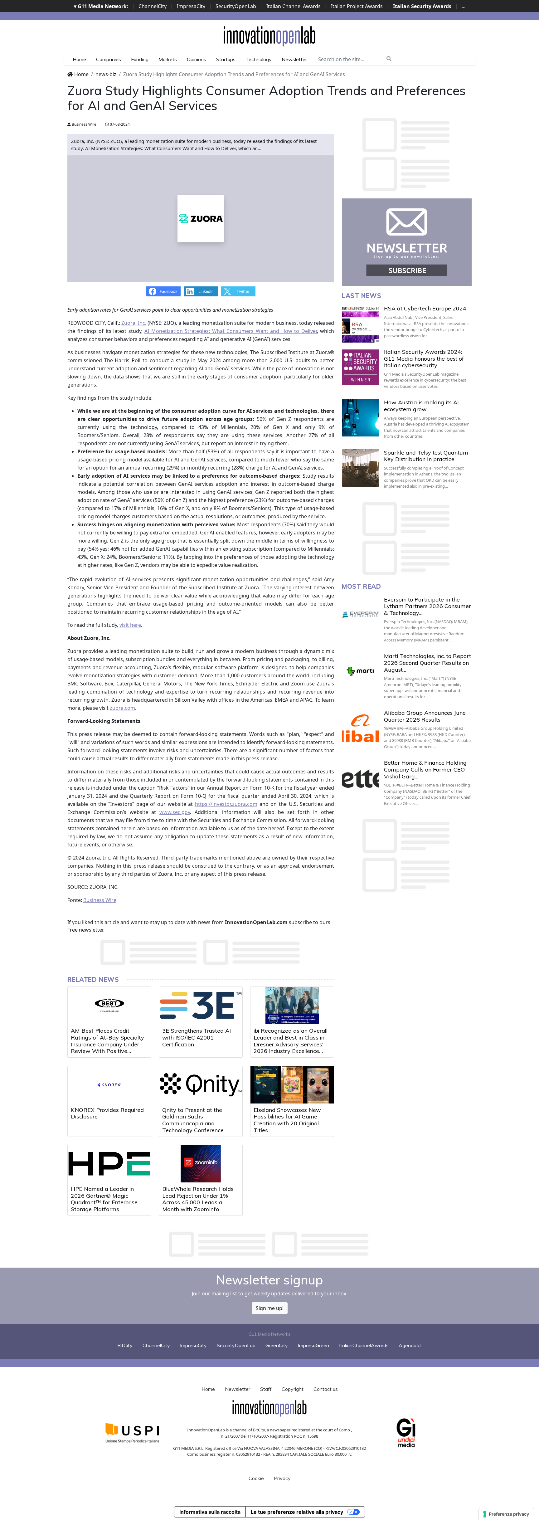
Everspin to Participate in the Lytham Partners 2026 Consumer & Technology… (427, 606)
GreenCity (276, 1345)
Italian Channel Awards (293, 6)
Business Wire (83, 124)
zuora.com (122, 707)
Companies (108, 59)
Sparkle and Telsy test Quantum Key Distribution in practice (426, 456)
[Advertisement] (269, 1244)
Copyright (292, 1389)
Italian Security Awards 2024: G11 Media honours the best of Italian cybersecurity (424, 358)
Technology (258, 59)
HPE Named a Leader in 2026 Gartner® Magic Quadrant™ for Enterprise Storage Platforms (104, 1199)
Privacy (282, 1478)
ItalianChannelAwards (364, 1345)
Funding (139, 59)
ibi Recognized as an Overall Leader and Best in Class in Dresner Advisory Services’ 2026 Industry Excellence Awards (291, 1044)
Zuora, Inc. (133, 322)
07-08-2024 (119, 124)
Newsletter (294, 59)
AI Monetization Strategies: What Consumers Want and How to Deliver (230, 331)
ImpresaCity (191, 6)
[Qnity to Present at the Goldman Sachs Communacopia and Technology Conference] (200, 1084)
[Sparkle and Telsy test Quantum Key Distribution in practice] (360, 468)
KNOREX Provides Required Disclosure (107, 1113)
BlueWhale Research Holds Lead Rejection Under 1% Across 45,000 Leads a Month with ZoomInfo (198, 1199)
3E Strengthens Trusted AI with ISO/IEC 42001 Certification (196, 1037)
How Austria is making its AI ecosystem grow (421, 406)
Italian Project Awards (357, 6)
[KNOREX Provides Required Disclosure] (109, 1084)
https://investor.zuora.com (226, 804)
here (135, 624)
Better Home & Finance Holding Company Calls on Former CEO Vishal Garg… (425, 769)
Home (79, 59)
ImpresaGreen (313, 1345)
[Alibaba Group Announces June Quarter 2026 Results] (360, 728)
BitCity (125, 1345)
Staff (266, 1389)
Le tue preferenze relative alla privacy (297, 1512)
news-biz (105, 74)
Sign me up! (270, 1308)
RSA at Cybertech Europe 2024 (425, 308)
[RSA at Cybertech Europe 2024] (360, 324)
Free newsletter (85, 929)
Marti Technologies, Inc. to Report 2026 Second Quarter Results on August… (427, 662)
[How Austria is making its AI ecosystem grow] (360, 417)
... (463, 6)
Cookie (256, 1478)
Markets (167, 59)
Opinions (196, 59)
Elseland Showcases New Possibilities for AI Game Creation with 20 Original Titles (287, 1120)
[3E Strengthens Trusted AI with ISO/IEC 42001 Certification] (200, 1005)
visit (124, 624)
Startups (226, 59)
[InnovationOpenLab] (269, 35)
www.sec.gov (174, 812)
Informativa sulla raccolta (209, 1512)
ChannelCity (152, 6)
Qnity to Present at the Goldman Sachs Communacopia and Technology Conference (193, 1120)
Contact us (325, 1389)
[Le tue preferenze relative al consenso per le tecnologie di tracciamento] (506, 1514)
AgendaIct (410, 1345)
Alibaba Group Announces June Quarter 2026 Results (425, 716)
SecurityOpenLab (236, 6)
